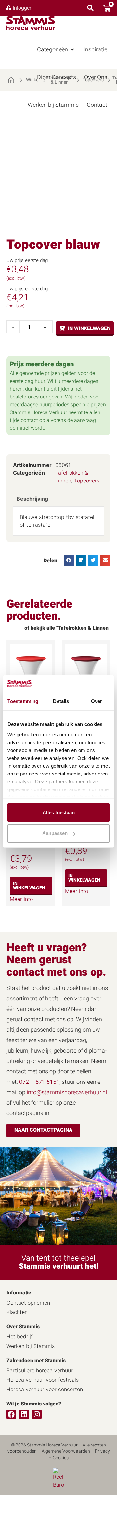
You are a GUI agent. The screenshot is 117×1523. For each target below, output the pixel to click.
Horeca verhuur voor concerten (44, 1389)
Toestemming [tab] (22, 701)
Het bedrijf (19, 1336)
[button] (56, 50)
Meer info (21, 899)
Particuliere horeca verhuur (39, 1370)
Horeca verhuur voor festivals (42, 1379)
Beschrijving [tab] (32, 499)
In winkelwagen (89, 328)
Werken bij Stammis (30, 1346)
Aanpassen (55, 833)
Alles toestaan (59, 812)
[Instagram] (37, 1414)
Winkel (32, 80)
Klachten (17, 1312)
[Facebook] (11, 1414)
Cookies (61, 1457)
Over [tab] (96, 701)
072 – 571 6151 (39, 1082)
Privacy (102, 1451)
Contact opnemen (28, 1302)
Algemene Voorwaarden (66, 1451)
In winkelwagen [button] (29, 885)
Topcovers (86, 480)
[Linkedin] (24, 1414)
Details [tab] (61, 701)
